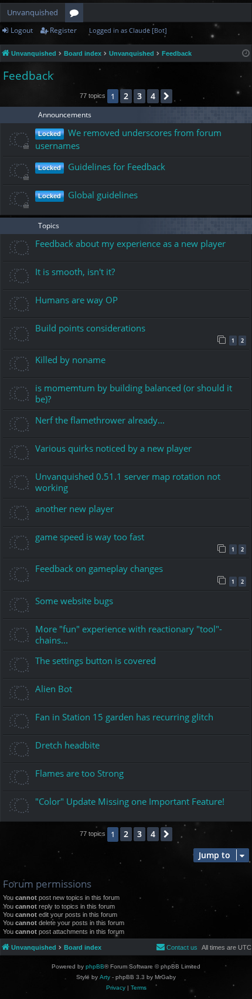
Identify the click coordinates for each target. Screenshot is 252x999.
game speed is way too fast (89, 537)
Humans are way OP (76, 300)
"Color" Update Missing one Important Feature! (129, 801)
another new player (74, 508)
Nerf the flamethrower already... (100, 420)
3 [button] (139, 95)
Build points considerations (90, 328)
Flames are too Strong (79, 773)
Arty (105, 977)
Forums (76, 14)
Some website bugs (74, 601)
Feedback (28, 75)
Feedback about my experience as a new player (130, 243)
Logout (22, 30)
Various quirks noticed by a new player (113, 448)
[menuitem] (176, 947)
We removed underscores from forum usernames (128, 139)
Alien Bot (53, 689)
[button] (166, 96)
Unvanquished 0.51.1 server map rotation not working (127, 481)
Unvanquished (32, 12)
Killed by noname (70, 359)
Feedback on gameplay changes (99, 568)
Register (63, 30)
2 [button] (126, 95)
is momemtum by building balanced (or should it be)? (133, 393)
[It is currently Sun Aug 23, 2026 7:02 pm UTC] (246, 53)
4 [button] (153, 95)
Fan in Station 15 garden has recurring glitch (124, 717)
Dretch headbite (67, 745)
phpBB (95, 966)
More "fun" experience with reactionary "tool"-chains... (128, 634)
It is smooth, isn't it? (75, 271)
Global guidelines (103, 195)
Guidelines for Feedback (116, 166)
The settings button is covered (95, 660)
